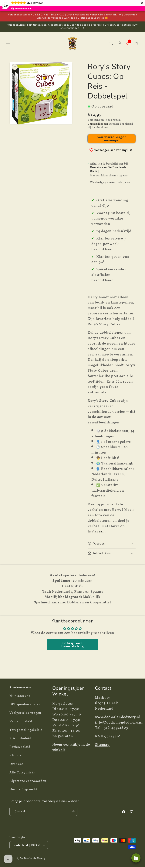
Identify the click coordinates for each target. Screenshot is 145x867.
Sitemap (102, 744)
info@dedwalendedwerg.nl (119, 722)
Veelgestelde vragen (25, 712)
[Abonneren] (73, 811)
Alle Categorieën (22, 772)
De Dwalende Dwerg (33, 858)
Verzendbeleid (20, 721)
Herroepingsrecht (23, 789)
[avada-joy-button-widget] (135, 857)
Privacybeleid (20, 738)
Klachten (16, 755)
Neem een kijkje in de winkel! (71, 747)
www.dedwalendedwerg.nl (117, 717)
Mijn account (19, 696)
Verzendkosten (98, 124)
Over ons (16, 763)
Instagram (97, 531)
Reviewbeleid (19, 746)
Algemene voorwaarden (27, 780)
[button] (8, 43)
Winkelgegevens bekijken (110, 182)
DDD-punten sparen (25, 704)
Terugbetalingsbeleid (26, 729)
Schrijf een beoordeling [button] (72, 644)
